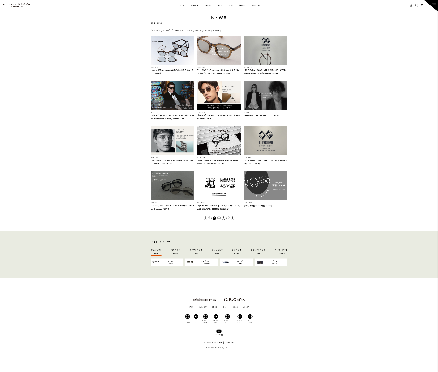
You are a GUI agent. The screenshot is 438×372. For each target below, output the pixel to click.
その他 (217, 30)
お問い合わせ (229, 343)
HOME (153, 23)
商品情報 (165, 30)
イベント (155, 30)
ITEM (182, 5)
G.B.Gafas (206, 30)
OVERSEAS (255, 5)
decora (196, 30)
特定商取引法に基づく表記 (213, 343)
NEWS (230, 5)
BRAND (208, 5)
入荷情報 (176, 30)
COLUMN (187, 30)
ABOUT (242, 5)
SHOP (219, 5)
